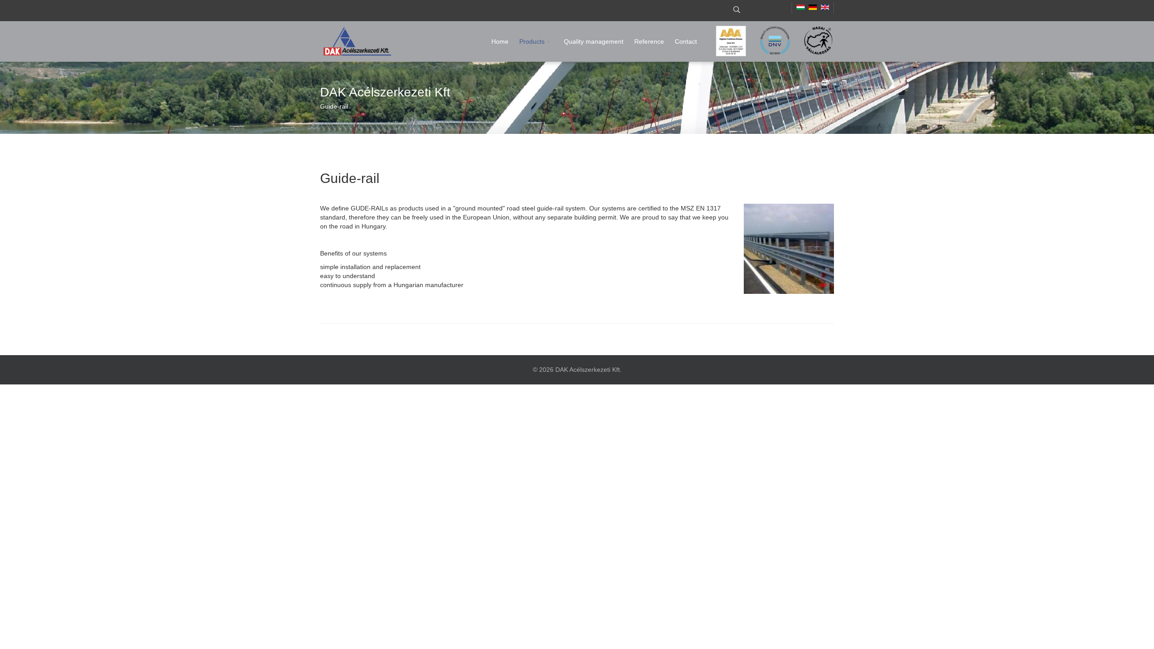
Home (499, 41)
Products (532, 41)
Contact (686, 41)
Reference (649, 41)
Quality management (593, 41)
